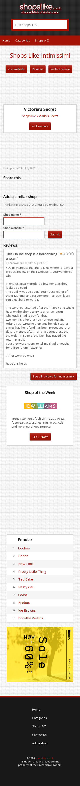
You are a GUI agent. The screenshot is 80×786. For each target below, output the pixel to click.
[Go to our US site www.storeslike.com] (76, 40)
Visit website (16, 69)
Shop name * (12, 215)
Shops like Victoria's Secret (40, 116)
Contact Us (39, 735)
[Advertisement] (40, 89)
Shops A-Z (42, 40)
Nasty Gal (25, 587)
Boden (23, 556)
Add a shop (40, 743)
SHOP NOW (40, 437)
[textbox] (40, 24)
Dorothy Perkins (30, 618)
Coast (22, 594)
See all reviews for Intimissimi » (53, 376)
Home (6, 40)
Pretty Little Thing (32, 571)
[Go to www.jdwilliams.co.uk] (40, 405)
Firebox (24, 602)
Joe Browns (27, 610)
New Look (26, 563)
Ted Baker (26, 579)
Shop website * (13, 228)
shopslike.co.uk (44, 758)
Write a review (60, 69)
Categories (22, 40)
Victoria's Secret (40, 109)
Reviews (37, 69)
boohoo (24, 548)
